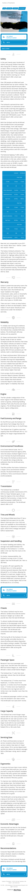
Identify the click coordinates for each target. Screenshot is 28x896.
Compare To (15, 8)
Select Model (9, 8)
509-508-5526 (16, 883)
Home (4, 8)
